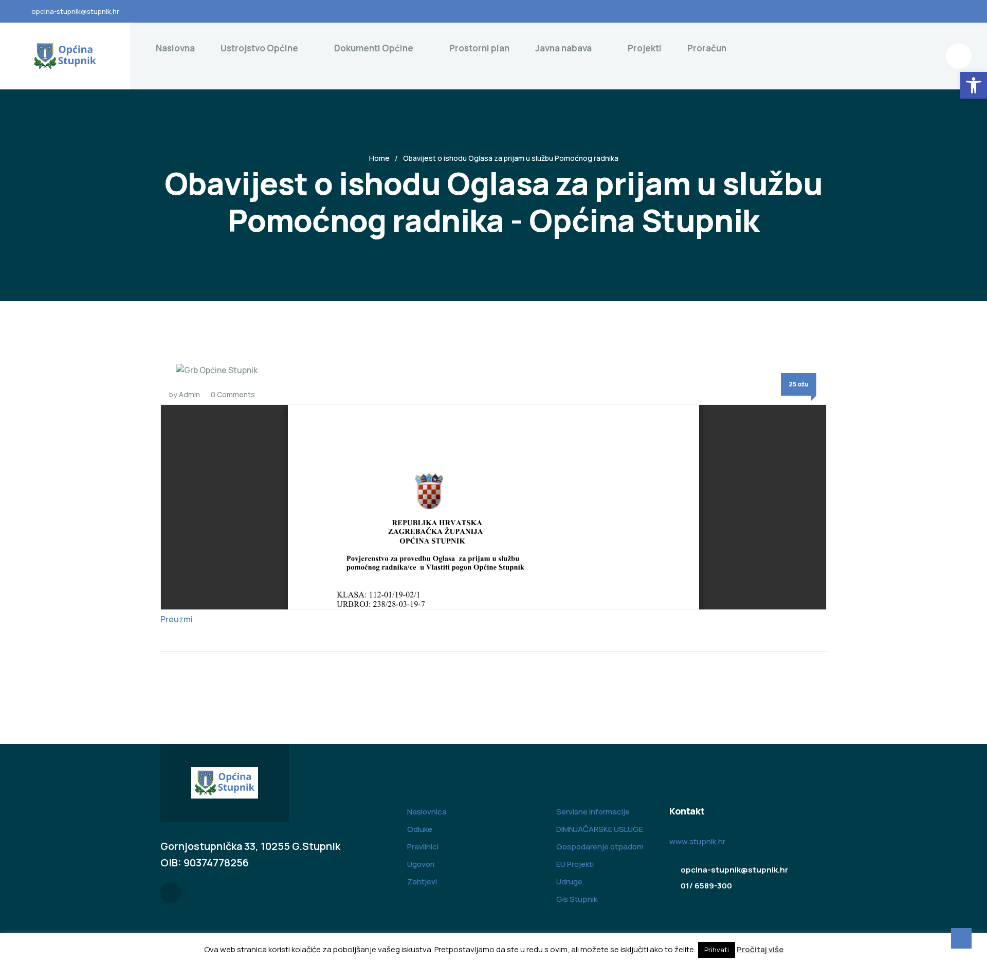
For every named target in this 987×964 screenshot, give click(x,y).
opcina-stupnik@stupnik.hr (75, 11)
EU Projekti (575, 864)
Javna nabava (563, 48)
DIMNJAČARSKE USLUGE (599, 829)
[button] (973, 85)
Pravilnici (422, 846)
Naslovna (175, 48)
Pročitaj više (760, 949)
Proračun (706, 48)
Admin (189, 394)
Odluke (419, 829)
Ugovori (420, 864)
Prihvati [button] (716, 949)
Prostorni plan (479, 48)
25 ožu (799, 384)
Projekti (645, 48)
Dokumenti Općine (373, 48)
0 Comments (233, 394)
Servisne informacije (593, 811)
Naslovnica (427, 811)
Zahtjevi (422, 881)
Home (379, 158)
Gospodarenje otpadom (600, 846)
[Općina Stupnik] (65, 56)
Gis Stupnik (576, 899)
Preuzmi (176, 619)
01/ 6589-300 (706, 885)
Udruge (569, 881)
